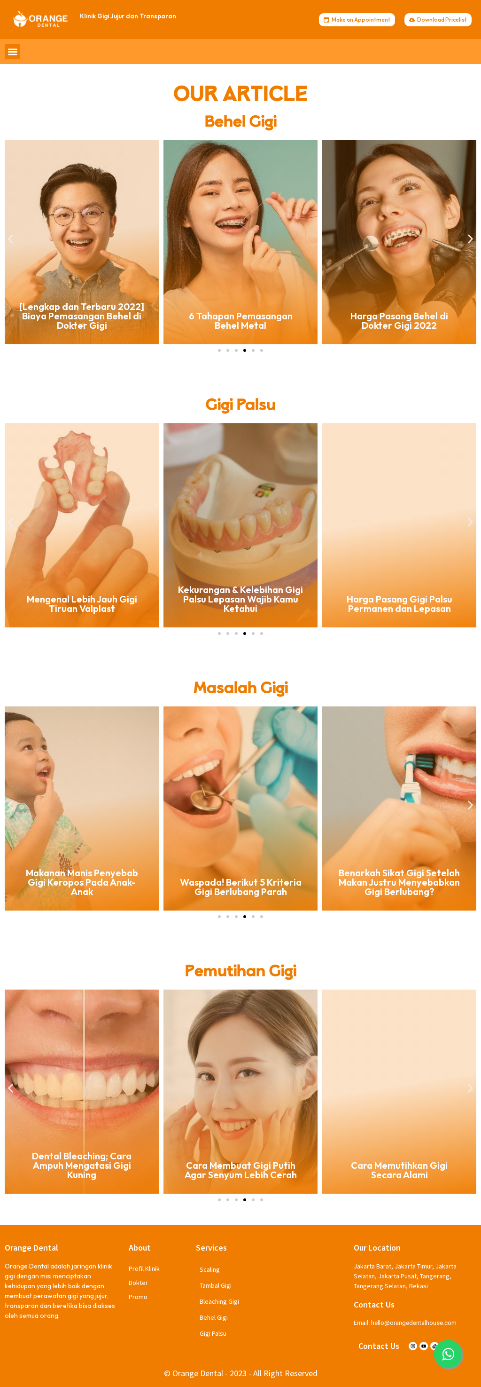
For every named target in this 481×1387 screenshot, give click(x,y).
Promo (138, 1296)
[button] (12, 51)
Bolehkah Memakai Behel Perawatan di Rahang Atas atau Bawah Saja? (399, 316)
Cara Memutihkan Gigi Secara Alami (240, 1170)
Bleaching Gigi (219, 1301)
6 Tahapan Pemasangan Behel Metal (82, 320)
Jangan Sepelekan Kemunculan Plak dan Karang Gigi (399, 882)
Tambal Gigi (216, 1285)
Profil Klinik (144, 1268)
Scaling (210, 1269)
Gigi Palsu (213, 1333)
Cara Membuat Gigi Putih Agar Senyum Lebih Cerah (82, 1170)
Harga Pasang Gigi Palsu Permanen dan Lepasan (241, 603)
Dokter (138, 1282)
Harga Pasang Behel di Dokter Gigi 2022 (240, 320)
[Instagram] (413, 1346)
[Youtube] (423, 1346)
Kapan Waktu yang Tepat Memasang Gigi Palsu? (399, 603)
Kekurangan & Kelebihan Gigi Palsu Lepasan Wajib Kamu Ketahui (81, 599)
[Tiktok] (434, 1346)
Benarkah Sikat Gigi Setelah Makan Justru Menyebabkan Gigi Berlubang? (240, 882)
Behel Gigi (214, 1317)
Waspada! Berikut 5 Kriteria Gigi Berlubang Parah (82, 886)
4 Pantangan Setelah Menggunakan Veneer (399, 1170)
